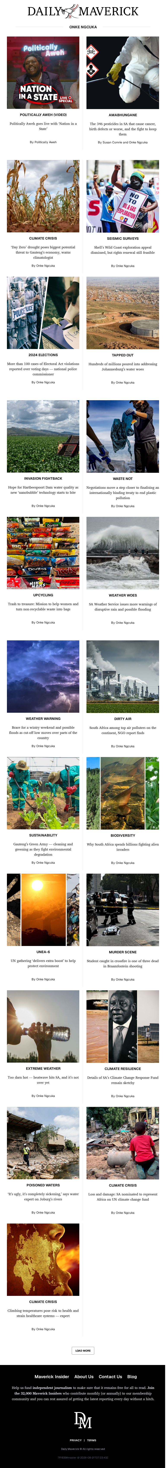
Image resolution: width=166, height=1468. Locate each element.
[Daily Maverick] (83, 11)
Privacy (75, 1440)
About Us (84, 1376)
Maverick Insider (52, 1376)
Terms (91, 1440)
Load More (83, 1350)
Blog (132, 1376)
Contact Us (110, 1376)
